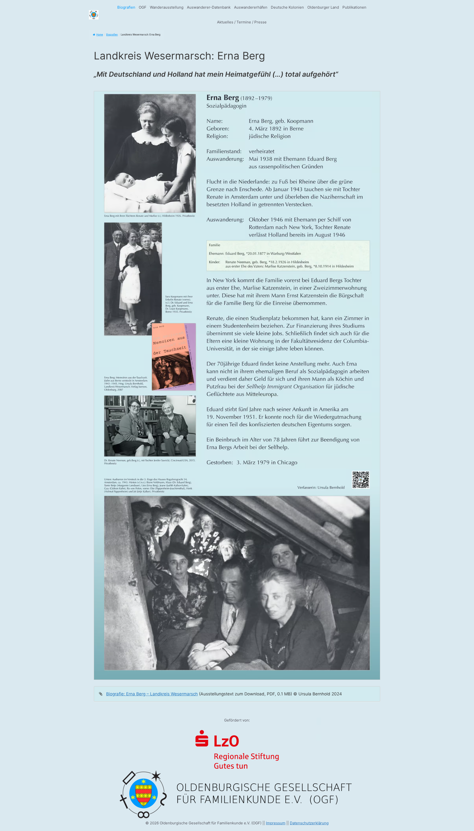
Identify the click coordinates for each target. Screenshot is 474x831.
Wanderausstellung (166, 7)
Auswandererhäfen (250, 7)
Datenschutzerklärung (309, 823)
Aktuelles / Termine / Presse (242, 22)
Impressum (275, 823)
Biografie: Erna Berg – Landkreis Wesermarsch (152, 693)
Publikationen (354, 7)
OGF (142, 7)
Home (99, 34)
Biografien (126, 7)
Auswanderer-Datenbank (209, 7)
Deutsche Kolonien (287, 7)
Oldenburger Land (323, 7)
